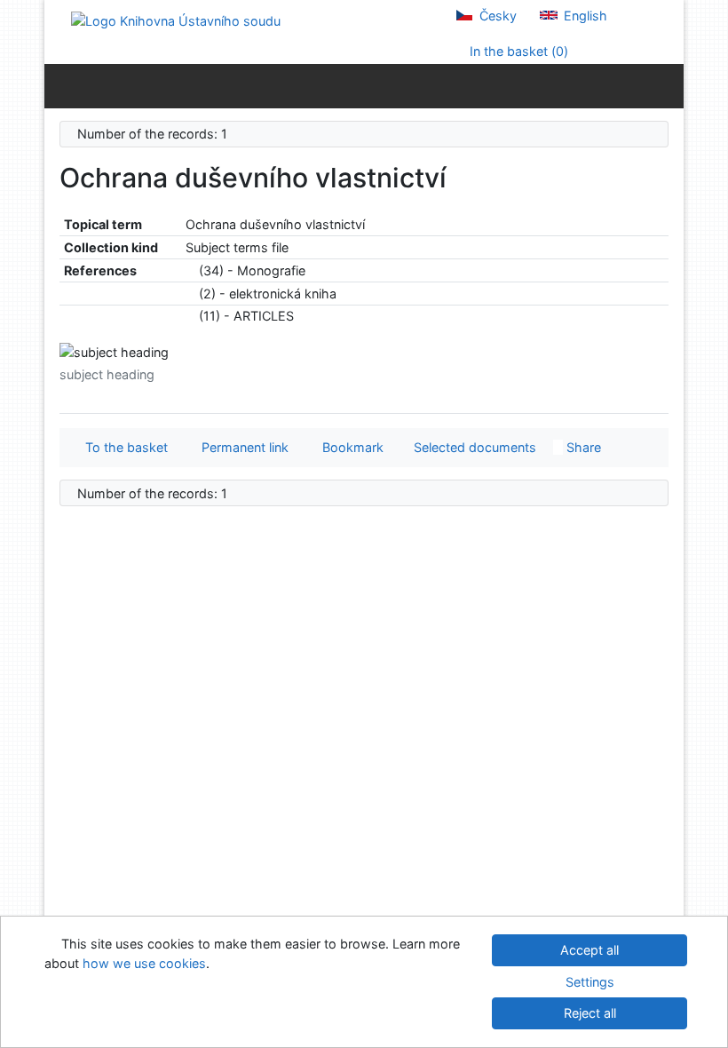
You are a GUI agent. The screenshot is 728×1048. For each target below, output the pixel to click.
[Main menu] (666, 85)
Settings (590, 981)
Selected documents (473, 447)
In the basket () (517, 51)
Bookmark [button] (349, 447)
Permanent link (241, 447)
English (583, 15)
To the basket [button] (123, 447)
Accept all (589, 949)
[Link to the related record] (190, 270)
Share (582, 447)
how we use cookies (144, 963)
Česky (496, 15)
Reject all (590, 1012)
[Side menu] (61, 85)
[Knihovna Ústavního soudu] (176, 20)
